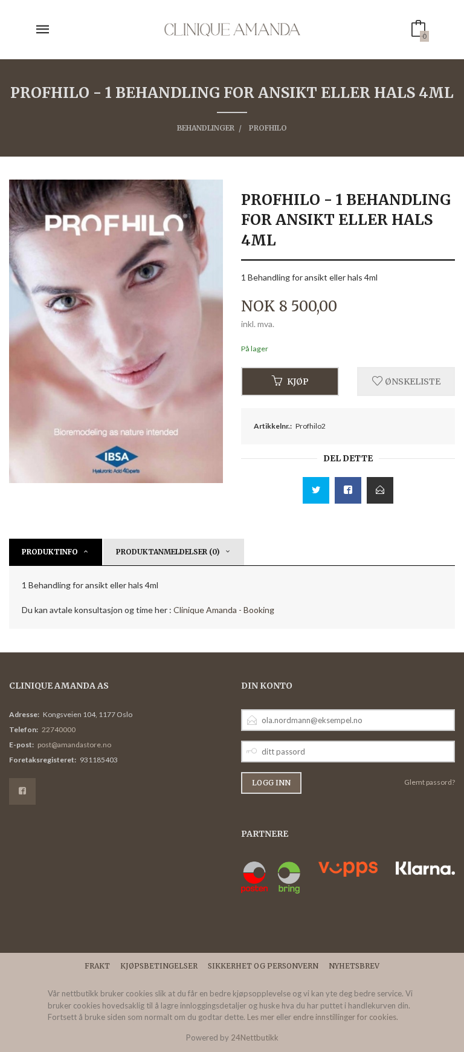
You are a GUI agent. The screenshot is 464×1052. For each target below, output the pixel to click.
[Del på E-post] (380, 490)
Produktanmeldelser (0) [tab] (168, 551)
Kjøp (298, 381)
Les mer (260, 1017)
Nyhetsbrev (354, 965)
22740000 (59, 729)
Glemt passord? (429, 782)
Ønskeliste (411, 381)
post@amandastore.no (74, 744)
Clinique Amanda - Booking (223, 610)
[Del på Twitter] (316, 490)
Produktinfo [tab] (50, 551)
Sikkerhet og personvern (263, 965)
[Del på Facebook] (348, 490)
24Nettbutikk (255, 1037)
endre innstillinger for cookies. (345, 1017)
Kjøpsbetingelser (159, 965)
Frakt (97, 965)
